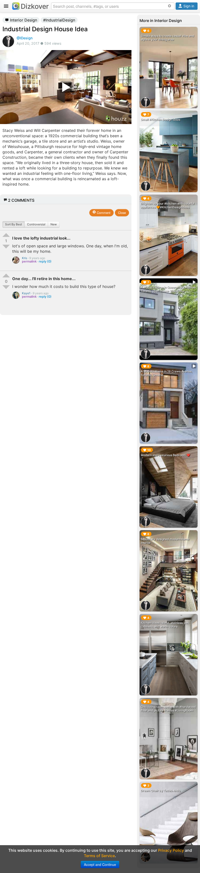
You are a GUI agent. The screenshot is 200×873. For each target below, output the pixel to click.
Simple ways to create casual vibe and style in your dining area (167, 37)
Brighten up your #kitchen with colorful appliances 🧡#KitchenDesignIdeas (167, 205)
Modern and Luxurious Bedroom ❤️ (165, 455)
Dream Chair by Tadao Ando (160, 790)
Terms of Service (99, 855)
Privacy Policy (171, 850)
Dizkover (35, 6)
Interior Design (23, 20)
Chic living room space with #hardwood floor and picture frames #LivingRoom (168, 708)
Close (122, 212)
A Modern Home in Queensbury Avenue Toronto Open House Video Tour (168, 289)
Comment (103, 212)
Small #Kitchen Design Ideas (160, 119)
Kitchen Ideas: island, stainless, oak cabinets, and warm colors (165, 624)
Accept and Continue (100, 864)
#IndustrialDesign (59, 20)
